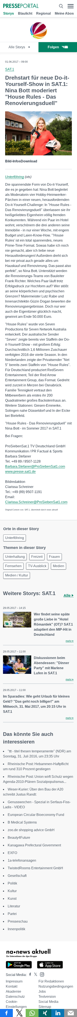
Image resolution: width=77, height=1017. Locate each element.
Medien (58, 566)
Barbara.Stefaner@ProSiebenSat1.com (35, 466)
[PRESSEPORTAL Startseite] (20, 6)
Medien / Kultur (16, 575)
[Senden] (70, 1013)
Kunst (12, 898)
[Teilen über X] (19, 1013)
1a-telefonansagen (22, 860)
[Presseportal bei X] (34, 975)
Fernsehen (13, 566)
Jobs (42, 991)
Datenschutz (15, 996)
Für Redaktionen (51, 981)
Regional (43, 13)
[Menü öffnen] (70, 6)
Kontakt (11, 986)
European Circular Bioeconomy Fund (36, 815)
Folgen (53, 47)
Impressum (14, 981)
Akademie (13, 991)
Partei (12, 914)
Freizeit (37, 556)
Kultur (12, 891)
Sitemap (44, 1007)
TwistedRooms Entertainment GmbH (35, 868)
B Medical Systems (22, 822)
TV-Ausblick (37, 566)
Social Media (48, 1001)
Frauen (54, 556)
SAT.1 (9, 69)
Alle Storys (17, 47)
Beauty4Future (19, 837)
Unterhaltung (15, 556)
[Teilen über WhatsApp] (32, 1013)
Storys (8, 13)
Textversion (47, 996)
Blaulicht (25, 13)
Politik (12, 883)
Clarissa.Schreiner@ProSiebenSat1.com (36, 502)
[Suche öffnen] (61, 6)
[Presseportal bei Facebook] (29, 975)
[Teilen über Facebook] (6, 1013)
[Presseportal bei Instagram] (40, 974)
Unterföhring (14, 177)
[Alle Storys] (38, 38)
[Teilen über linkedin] (57, 1013)
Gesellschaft (17, 875)
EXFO (12, 853)
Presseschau (18, 921)
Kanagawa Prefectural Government (34, 845)
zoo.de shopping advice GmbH (31, 830)
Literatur (14, 906)
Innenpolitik (16, 929)
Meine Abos (64, 13)
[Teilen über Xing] (44, 1013)
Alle (68, 595)
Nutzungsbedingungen (55, 986)
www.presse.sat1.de (20, 471)
